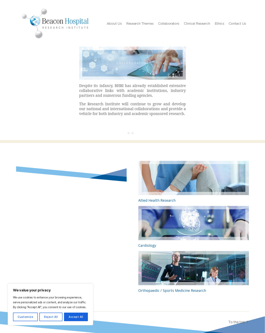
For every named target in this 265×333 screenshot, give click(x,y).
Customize (25, 316)
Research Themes (139, 23)
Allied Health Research (157, 200)
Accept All (76, 316)
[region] (50, 304)
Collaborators (168, 23)
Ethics (219, 23)
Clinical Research (197, 23)
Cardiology (147, 245)
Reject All (51, 316)
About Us (114, 23)
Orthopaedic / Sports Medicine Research (172, 290)
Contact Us (237, 23)
